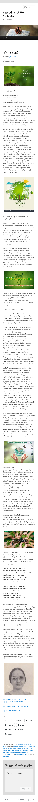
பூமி (27, 748)
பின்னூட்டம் (25, 788)
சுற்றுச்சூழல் (20, 748)
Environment (27, 745)
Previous (25, 44)
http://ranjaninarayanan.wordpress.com (14, 699)
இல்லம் (5, 38)
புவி (24, 748)
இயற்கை (15, 747)
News (4, 747)
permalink (6, 756)
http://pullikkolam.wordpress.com (13, 702)
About (11, 38)
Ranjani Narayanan (18, 752)
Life (33, 745)
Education (20, 745)
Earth (11, 750)
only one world (7, 752)
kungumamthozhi (20, 754)
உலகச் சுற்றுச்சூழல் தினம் (25, 747)
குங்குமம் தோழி (12, 748)
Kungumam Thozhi (27, 750)
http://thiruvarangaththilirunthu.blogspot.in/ (15, 706)
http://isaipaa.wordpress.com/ (12, 711)
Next (33, 44)
